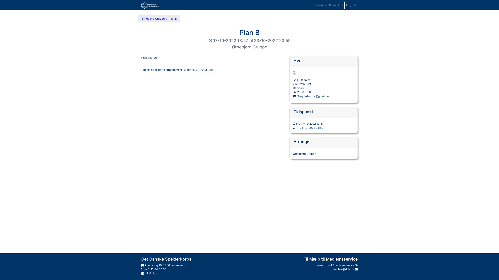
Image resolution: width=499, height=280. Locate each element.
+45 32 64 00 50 (154, 269)
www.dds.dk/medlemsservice (336, 265)
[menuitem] (320, 5)
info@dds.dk (152, 273)
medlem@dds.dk (344, 269)
